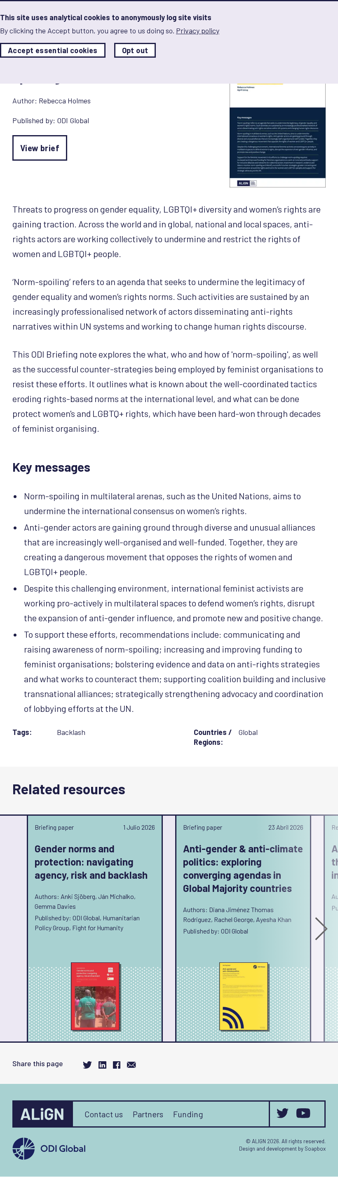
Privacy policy (197, 30)
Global (248, 732)
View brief (39, 148)
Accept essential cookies (53, 50)
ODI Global (73, 120)
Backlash (71, 732)
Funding (188, 1114)
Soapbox (315, 1148)
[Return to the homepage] (43, 1114)
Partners (148, 1114)
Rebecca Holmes (65, 100)
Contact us (103, 1114)
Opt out (135, 50)
